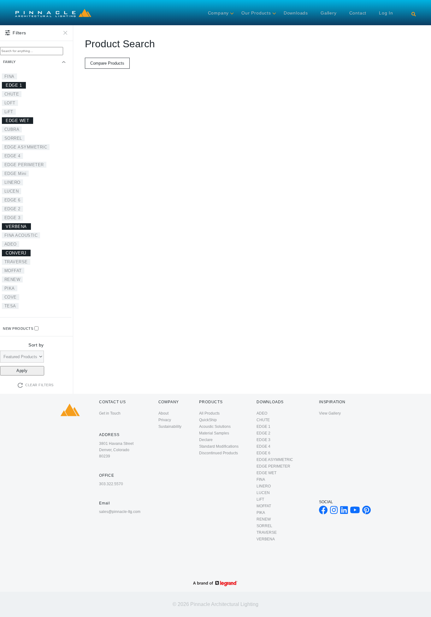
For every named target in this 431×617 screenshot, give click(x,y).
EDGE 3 (12, 217)
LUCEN (11, 191)
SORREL (13, 138)
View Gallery (330, 413)
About (163, 413)
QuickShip (208, 420)
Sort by (36, 344)
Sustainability (169, 426)
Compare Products (107, 63)
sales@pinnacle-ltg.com (119, 511)
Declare (206, 440)
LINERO (12, 182)
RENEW (12, 279)
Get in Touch (110, 413)
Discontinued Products (218, 453)
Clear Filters (39, 385)
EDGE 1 (14, 85)
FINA (9, 76)
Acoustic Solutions (215, 426)
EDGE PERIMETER (24, 164)
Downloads (296, 12)
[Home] (53, 10)
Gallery (329, 12)
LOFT (9, 103)
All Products (209, 413)
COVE (10, 297)
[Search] (413, 14)
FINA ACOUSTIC (21, 235)
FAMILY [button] (9, 62)
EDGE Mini (15, 173)
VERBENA (16, 226)
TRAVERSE (16, 261)
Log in (386, 12)
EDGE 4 (12, 156)
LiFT (8, 111)
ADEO (10, 244)
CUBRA (12, 129)
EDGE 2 (12, 209)
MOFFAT (13, 270)
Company (218, 12)
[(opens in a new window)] (323, 511)
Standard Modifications (219, 446)
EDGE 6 (12, 200)
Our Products (256, 12)
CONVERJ (16, 253)
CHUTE (11, 94)
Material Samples (214, 433)
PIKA (9, 288)
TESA (10, 306)
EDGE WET (17, 120)
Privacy (164, 420)
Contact (358, 12)
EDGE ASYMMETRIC (25, 147)
